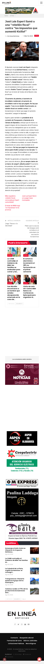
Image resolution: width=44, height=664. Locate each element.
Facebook (28, 654)
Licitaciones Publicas (16, 643)
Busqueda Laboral (26, 638)
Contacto (14, 638)
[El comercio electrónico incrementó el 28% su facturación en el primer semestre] (30, 252)
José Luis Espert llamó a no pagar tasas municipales (29, 198)
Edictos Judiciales (30, 641)
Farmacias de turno (14, 641)
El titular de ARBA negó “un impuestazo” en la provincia (12, 208)
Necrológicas (31, 643)
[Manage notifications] (4, 659)
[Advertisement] (22, 333)
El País (36, 35)
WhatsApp (18, 654)
